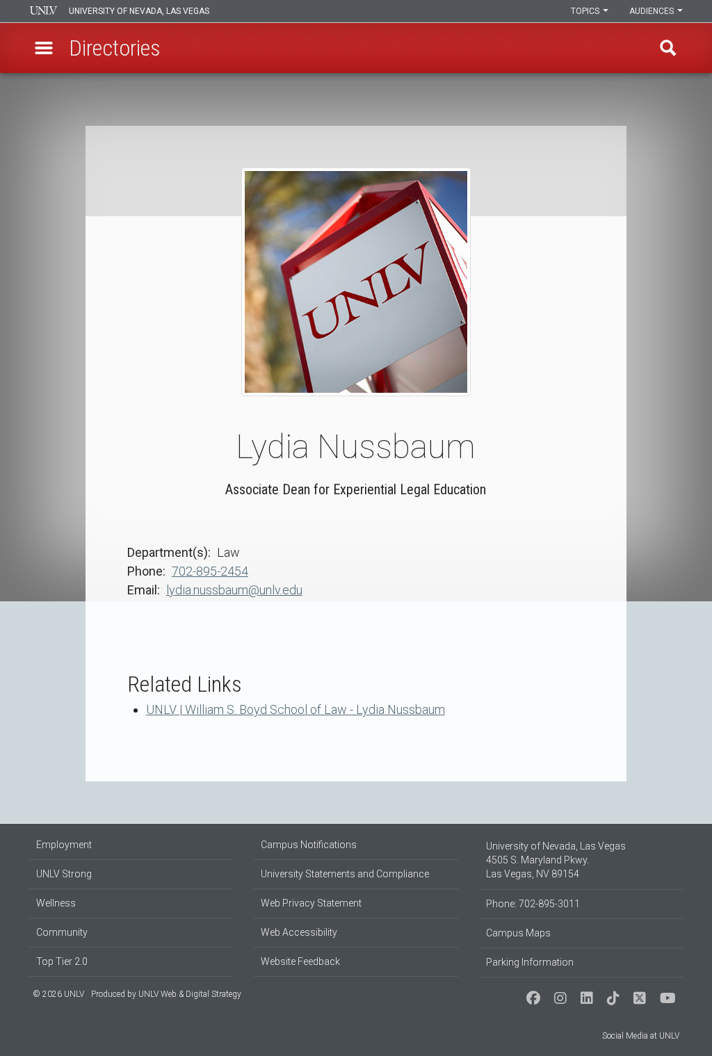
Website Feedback (300, 961)
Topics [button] (586, 11)
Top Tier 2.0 (62, 961)
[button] (44, 48)
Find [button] (668, 48)
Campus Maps (518, 933)
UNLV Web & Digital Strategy (189, 994)
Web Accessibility (299, 932)
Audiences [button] (652, 11)
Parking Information (530, 962)
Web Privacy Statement (311, 903)
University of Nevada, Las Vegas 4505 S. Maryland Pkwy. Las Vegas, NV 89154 (556, 859)
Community (62, 932)
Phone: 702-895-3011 (533, 903)
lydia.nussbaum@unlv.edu (234, 590)
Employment (64, 844)
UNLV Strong (64, 873)
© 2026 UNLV (58, 994)
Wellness (56, 903)
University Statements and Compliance (345, 873)
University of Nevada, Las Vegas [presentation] (139, 11)
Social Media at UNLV (640, 1036)
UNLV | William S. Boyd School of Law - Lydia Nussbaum (295, 709)
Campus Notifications (309, 844)
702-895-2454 (210, 571)
